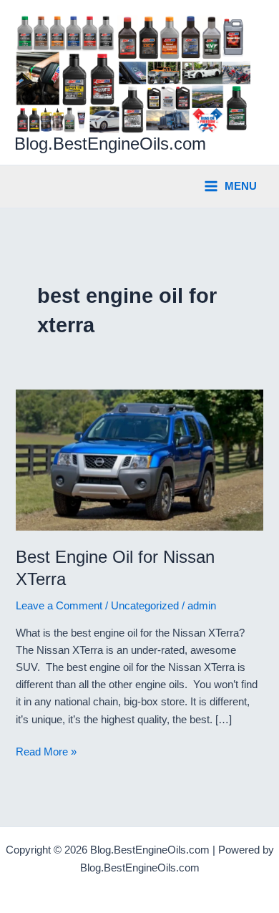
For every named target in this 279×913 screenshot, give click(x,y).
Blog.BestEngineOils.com (110, 144)
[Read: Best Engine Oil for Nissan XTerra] (139, 459)
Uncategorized (145, 606)
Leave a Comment (59, 606)
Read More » (46, 752)
